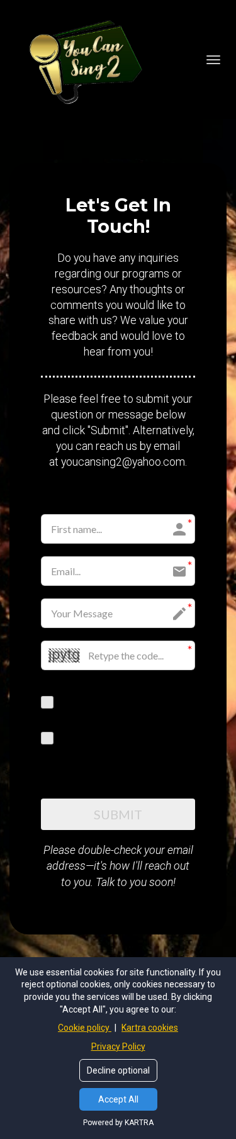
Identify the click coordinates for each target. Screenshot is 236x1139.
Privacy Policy (118, 1046)
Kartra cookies (149, 1028)
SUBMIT (118, 814)
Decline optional (118, 1070)
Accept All (118, 1099)
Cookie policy (84, 1028)
